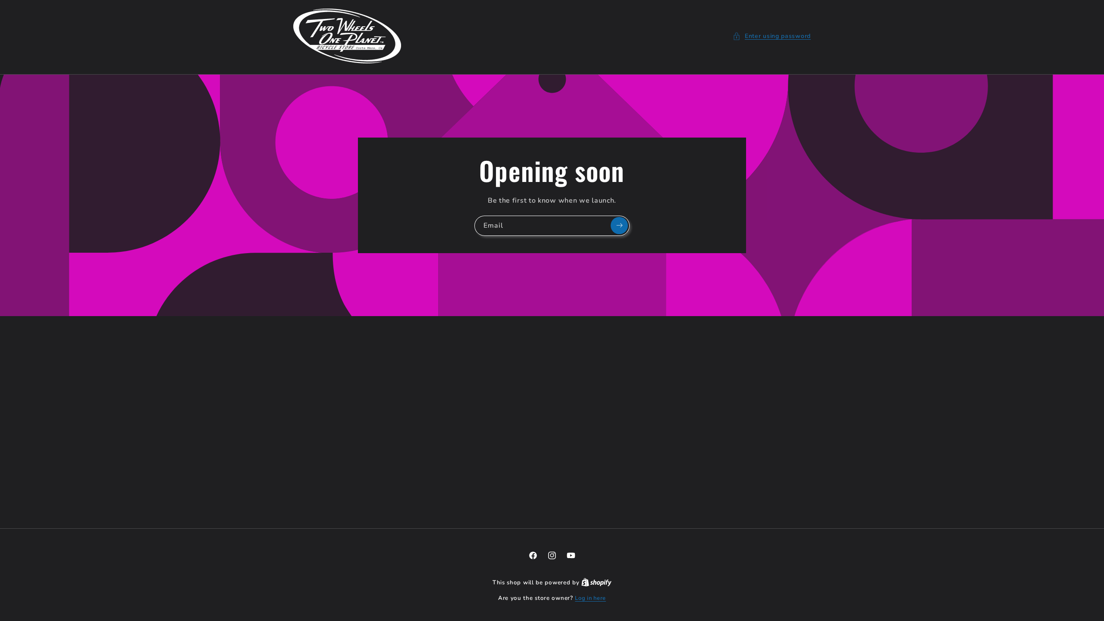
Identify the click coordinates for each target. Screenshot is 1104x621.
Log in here (590, 598)
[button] (772, 36)
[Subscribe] (619, 225)
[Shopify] (596, 582)
